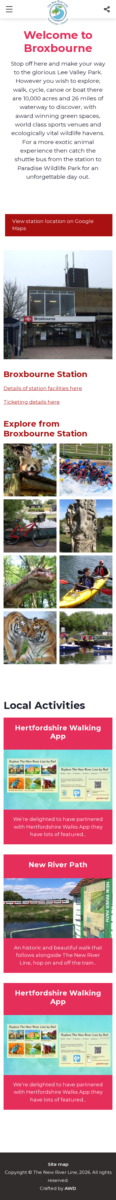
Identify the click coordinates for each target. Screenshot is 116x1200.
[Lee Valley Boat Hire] (85, 637)
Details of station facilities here (43, 388)
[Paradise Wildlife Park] (30, 637)
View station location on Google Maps (53, 224)
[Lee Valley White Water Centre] (85, 470)
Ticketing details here (32, 402)
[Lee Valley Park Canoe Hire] (85, 581)
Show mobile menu (9, 9)
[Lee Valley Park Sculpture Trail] (85, 525)
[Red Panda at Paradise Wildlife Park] (30, 470)
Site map (58, 1164)
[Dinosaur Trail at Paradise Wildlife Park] (30, 581)
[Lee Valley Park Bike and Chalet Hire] (30, 525)
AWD (70, 1188)
